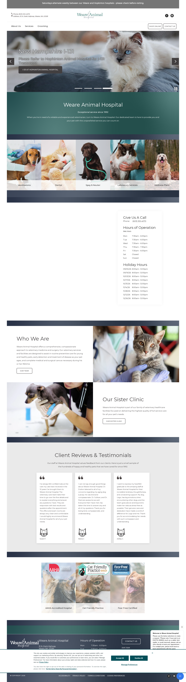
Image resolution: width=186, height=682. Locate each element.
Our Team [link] (24, 371)
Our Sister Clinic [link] (114, 421)
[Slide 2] (88, 88)
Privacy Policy (43, 662)
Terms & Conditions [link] (96, 675)
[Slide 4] (107, 88)
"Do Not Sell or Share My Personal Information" (61, 669)
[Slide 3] (98, 88)
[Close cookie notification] (152, 653)
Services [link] (29, 26)
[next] (175, 61)
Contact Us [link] (170, 26)
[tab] (127, 231)
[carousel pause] (176, 89)
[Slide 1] (78, 88)
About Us (16, 26)
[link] (90, 15)
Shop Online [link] (155, 26)
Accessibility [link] (64, 675)
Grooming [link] (43, 26)
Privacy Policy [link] (79, 675)
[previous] (10, 61)
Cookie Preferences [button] (116, 675)
